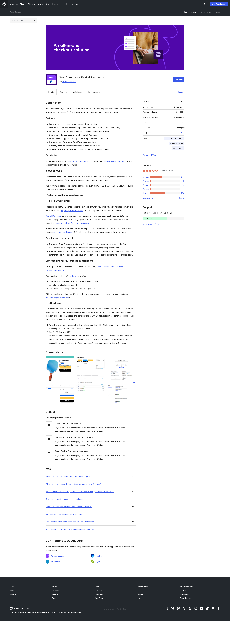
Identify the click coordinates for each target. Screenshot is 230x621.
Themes (55, 591)
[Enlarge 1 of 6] (71, 359)
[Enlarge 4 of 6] (102, 376)
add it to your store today (78, 161)
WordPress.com (187, 587)
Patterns (55, 598)
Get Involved (143, 587)
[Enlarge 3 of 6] (102, 359)
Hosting (13, 594)
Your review (148, 198)
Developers (99, 594)
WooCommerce (69, 81)
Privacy (12, 598)
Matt (183, 591)
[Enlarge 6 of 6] (132, 385)
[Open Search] (204, 4)
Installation (77, 92)
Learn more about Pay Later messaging (72, 223)
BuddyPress (186, 598)
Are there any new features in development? (65, 514)
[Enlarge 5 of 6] (132, 359)
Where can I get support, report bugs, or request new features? (73, 484)
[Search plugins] (35, 20)
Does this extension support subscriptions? (64, 499)
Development (94, 92)
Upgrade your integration (115, 161)
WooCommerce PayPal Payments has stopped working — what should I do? (80, 491)
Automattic (55, 561)
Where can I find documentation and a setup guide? (68, 476)
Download (178, 79)
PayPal (99, 556)
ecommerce (179, 138)
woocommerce (178, 148)
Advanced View (150, 155)
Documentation (101, 591)
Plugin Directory (16, 12)
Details (51, 92)
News (12, 591)
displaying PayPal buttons (72, 210)
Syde (98, 561)
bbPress (184, 594)
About (12, 587)
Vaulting (72, 276)
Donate (141, 594)
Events (140, 591)
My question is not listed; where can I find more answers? (71, 529)
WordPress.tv (101, 598)
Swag (141, 598)
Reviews (63, 92)
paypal (181, 143)
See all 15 (180, 133)
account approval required (57, 297)
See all (181, 198)
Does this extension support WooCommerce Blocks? (69, 507)
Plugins (55, 594)
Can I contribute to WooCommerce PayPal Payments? (70, 522)
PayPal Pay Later (53, 216)
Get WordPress (218, 4)
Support (181, 92)
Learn (97, 587)
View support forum (151, 224)
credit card (169, 138)
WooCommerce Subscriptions (110, 267)
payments (173, 143)
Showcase (56, 587)
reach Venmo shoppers (63, 232)
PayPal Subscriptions (55, 270)
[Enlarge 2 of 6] (71, 386)
